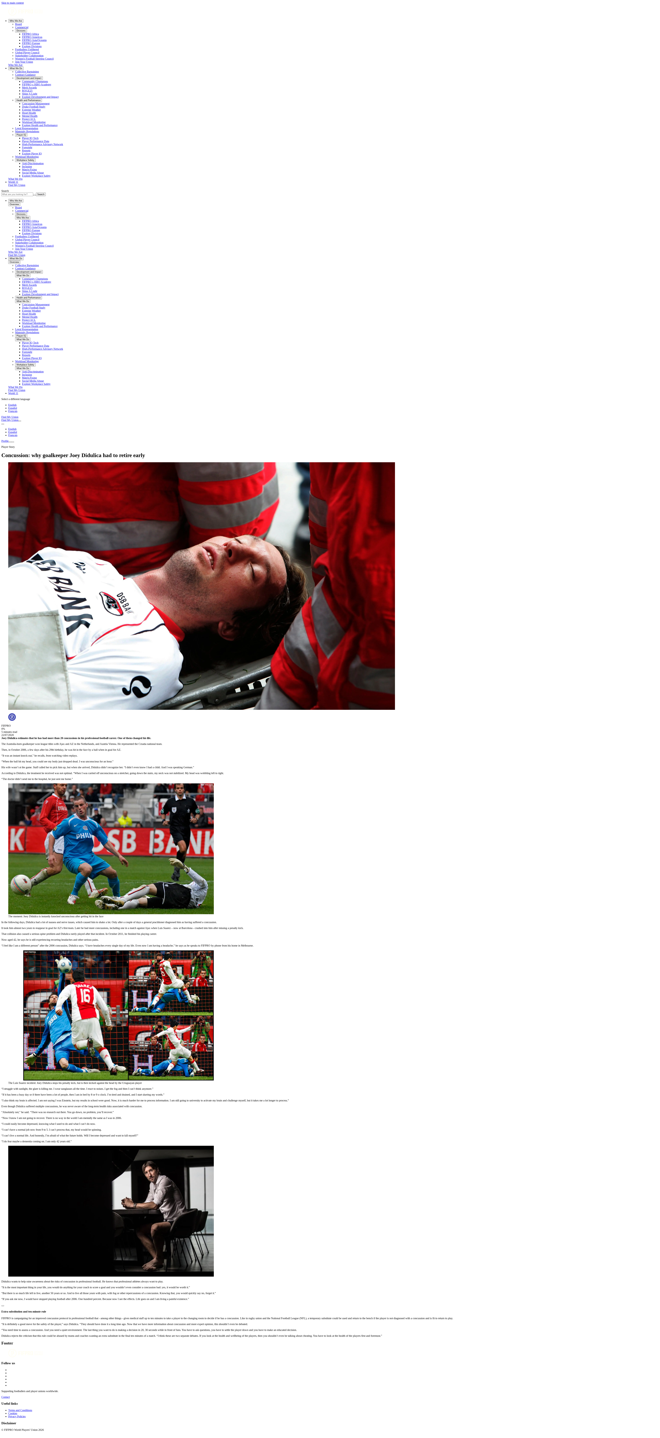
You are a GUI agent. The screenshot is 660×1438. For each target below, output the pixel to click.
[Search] (19, 421)
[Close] (12, 441)
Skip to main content (12, 2)
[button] (330, 1304)
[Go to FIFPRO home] (330, 11)
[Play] (2, 1305)
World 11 (13, 182)
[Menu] (10, 441)
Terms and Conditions (20, 1410)
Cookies (12, 1413)
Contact (5, 1397)
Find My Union (16, 185)
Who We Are (16, 21)
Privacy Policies (17, 1416)
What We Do (16, 68)
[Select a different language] (2, 424)
